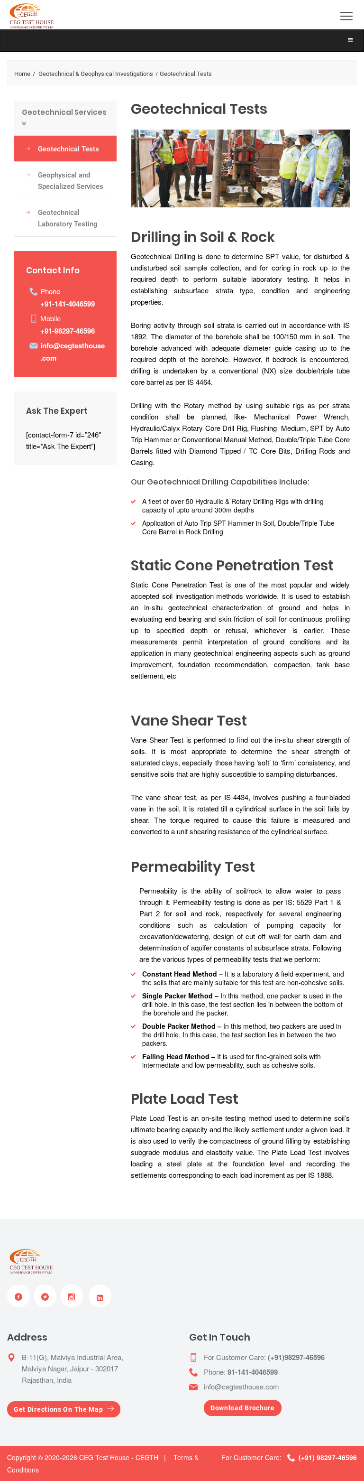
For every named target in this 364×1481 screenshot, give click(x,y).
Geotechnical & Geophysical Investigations (95, 73)
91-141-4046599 (253, 1372)
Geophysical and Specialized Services (70, 181)
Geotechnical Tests (68, 149)
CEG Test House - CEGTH (118, 1457)
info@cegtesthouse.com (241, 1386)
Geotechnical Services (64, 112)
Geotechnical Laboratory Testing (68, 218)
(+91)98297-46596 (296, 1357)
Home (22, 73)
